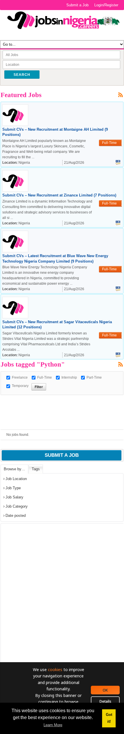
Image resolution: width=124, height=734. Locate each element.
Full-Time (44, 377)
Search (22, 75)
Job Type (13, 488)
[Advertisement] (62, 402)
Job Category (16, 506)
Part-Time (94, 377)
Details (105, 701)
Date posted (15, 515)
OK (105, 690)
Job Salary (14, 497)
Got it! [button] (109, 718)
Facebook (118, 162)
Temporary (20, 386)
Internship (69, 377)
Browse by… (14, 469)
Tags (36, 469)
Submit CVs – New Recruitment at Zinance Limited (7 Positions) (59, 195)
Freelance (20, 377)
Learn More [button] (53, 725)
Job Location (16, 479)
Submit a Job (77, 5)
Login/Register (106, 5)
